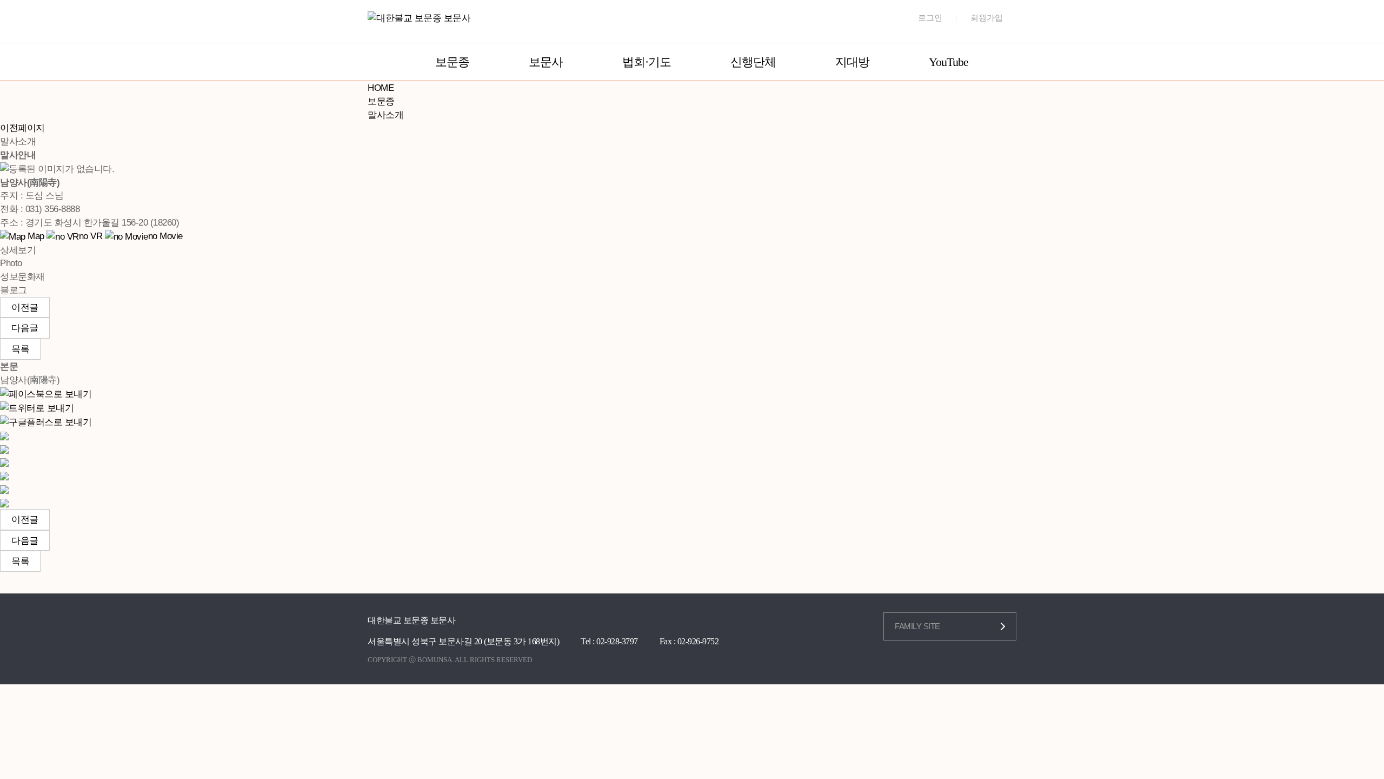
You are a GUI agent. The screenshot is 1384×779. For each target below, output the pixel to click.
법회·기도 (646, 62)
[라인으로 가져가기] (4, 448)
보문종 (452, 62)
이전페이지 (22, 128)
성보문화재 (22, 276)
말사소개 (385, 115)
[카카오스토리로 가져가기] (4, 435)
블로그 (13, 290)
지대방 (852, 62)
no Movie (165, 236)
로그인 (930, 18)
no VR (90, 236)
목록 (20, 349)
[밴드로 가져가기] (4, 488)
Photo (11, 263)
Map (34, 236)
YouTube (948, 62)
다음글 (24, 328)
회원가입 (986, 18)
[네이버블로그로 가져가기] (4, 502)
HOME (381, 88)
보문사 (546, 62)
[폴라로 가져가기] (4, 462)
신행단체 (753, 62)
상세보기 (18, 250)
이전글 (24, 307)
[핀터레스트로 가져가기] (4, 475)
